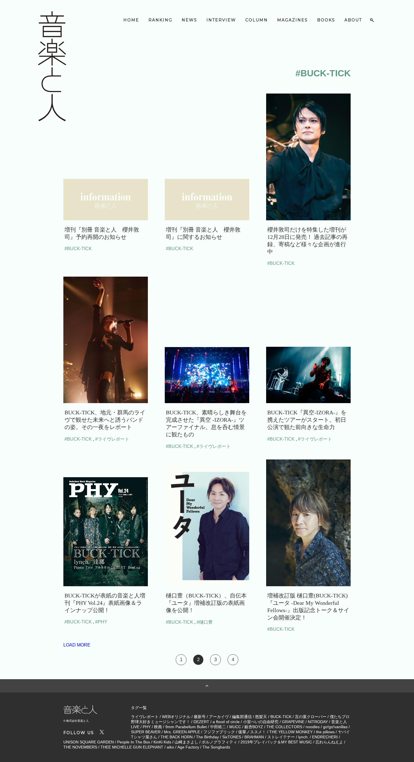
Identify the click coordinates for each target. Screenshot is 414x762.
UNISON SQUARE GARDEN (88, 742)
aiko (170, 747)
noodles (313, 727)
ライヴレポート (145, 716)
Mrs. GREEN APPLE (182, 732)
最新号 (200, 716)
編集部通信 (242, 716)
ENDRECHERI (325, 737)
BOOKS (326, 20)
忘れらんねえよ (329, 742)
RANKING (160, 20)
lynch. (303, 737)
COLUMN (256, 20)
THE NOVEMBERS (80, 747)
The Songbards (216, 747)
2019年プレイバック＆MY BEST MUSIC (276, 742)
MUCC (235, 727)
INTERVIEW (221, 20)
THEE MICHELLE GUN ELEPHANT (132, 747)
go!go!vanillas (335, 727)
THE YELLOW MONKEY (291, 732)
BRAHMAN (254, 737)
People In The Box (133, 742)
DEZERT (201, 721)
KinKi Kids (162, 742)
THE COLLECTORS (284, 727)
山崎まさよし (186, 742)
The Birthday (207, 737)
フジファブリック (219, 732)
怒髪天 (261, 716)
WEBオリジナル (176, 716)
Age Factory (188, 747)
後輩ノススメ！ (252, 732)
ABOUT (353, 20)
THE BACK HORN (177, 737)
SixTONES (231, 737)
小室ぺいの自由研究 (261, 721)
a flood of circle (226, 721)
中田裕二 (218, 727)
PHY (147, 727)
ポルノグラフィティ (219, 742)
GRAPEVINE (293, 721)
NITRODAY (318, 721)
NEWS (189, 20)
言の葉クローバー (310, 716)
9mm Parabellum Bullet (186, 727)
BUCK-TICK (280, 716)
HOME (131, 20)
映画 (158, 727)
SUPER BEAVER (146, 732)
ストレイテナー (281, 737)
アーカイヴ (219, 716)
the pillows (325, 732)
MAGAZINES (292, 20)
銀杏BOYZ (253, 727)
